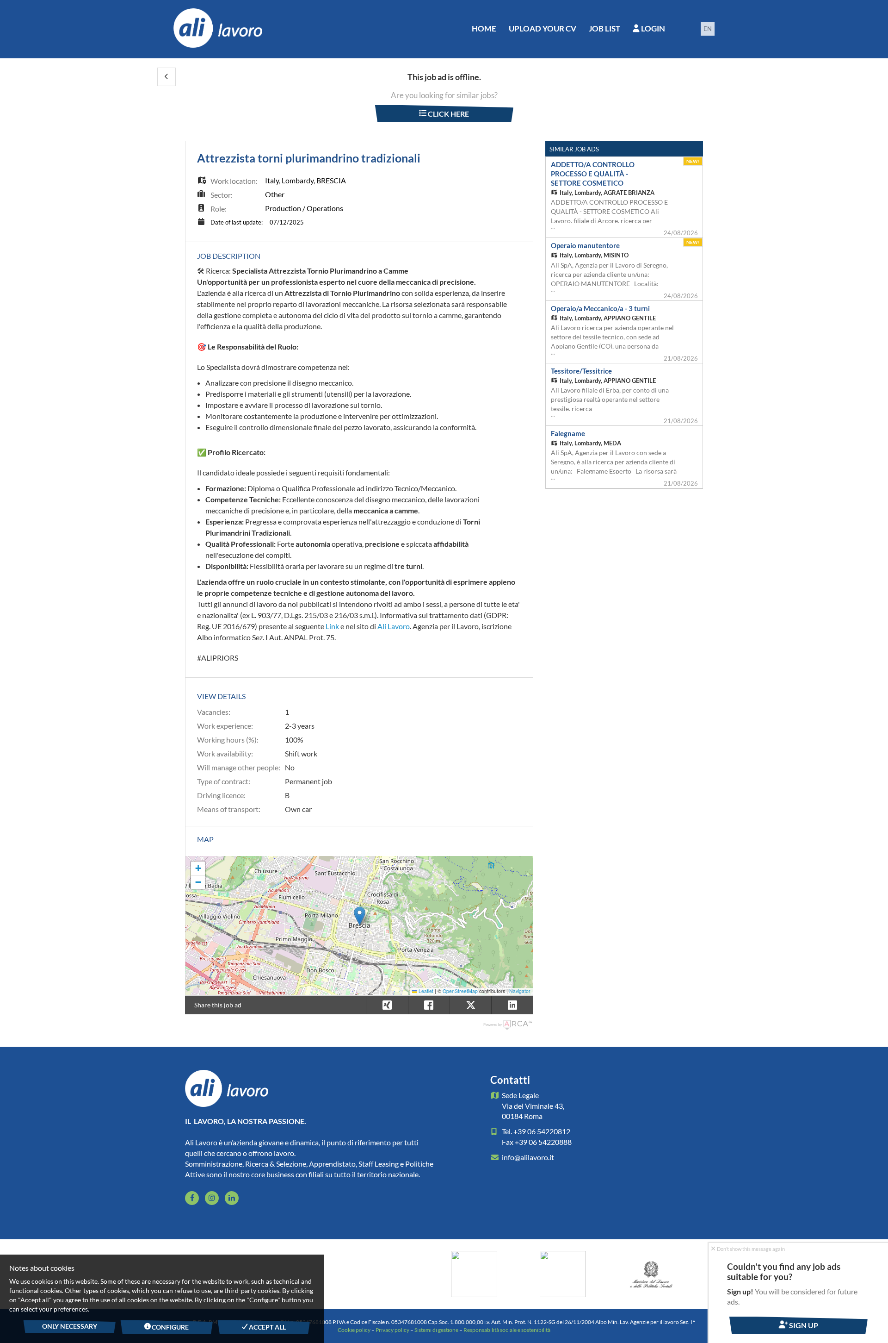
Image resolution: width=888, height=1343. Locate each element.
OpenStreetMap (460, 990)
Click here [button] (447, 113)
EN (707, 28)
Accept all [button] (266, 1327)
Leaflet (425, 990)
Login (652, 28)
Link (332, 626)
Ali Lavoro (393, 626)
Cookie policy (354, 1329)
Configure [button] (170, 1327)
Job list (604, 28)
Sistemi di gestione (436, 1329)
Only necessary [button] (69, 1326)
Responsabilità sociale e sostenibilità (506, 1329)
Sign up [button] (803, 1325)
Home (484, 28)
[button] (166, 77)
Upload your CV (542, 28)
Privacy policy (392, 1329)
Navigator (519, 990)
